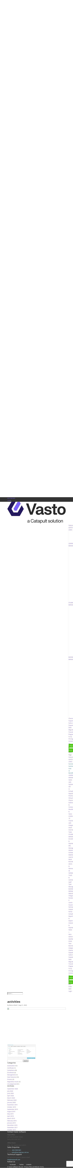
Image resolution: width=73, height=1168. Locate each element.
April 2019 (10, 1116)
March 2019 (11, 1118)
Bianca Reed (13, 1005)
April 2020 (10, 1096)
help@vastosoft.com (13, 1159)
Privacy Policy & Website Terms (34, 1167)
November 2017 (12, 1127)
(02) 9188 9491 (11, 498)
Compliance (11, 1070)
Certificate (10, 1068)
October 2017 (11, 1130)
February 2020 (11, 1100)
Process (9, 1079)
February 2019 (11, 1121)
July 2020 (10, 1091)
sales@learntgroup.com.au (20, 1152)
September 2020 (12, 1089)
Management (11, 1075)
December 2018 (12, 1125)
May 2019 (10, 1114)
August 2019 (11, 1111)
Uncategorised (12, 1084)
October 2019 (11, 1107)
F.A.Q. (70, 737)
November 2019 (12, 1105)
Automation (11, 1066)
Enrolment (10, 1072)
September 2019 (12, 1109)
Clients (71, 718)
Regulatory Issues (13, 1082)
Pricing (71, 739)
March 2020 (11, 1098)
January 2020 (11, 1102)
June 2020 (10, 1093)
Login (9, 500)
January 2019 (11, 1123)
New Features (11, 1077)
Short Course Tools (71, 830)
